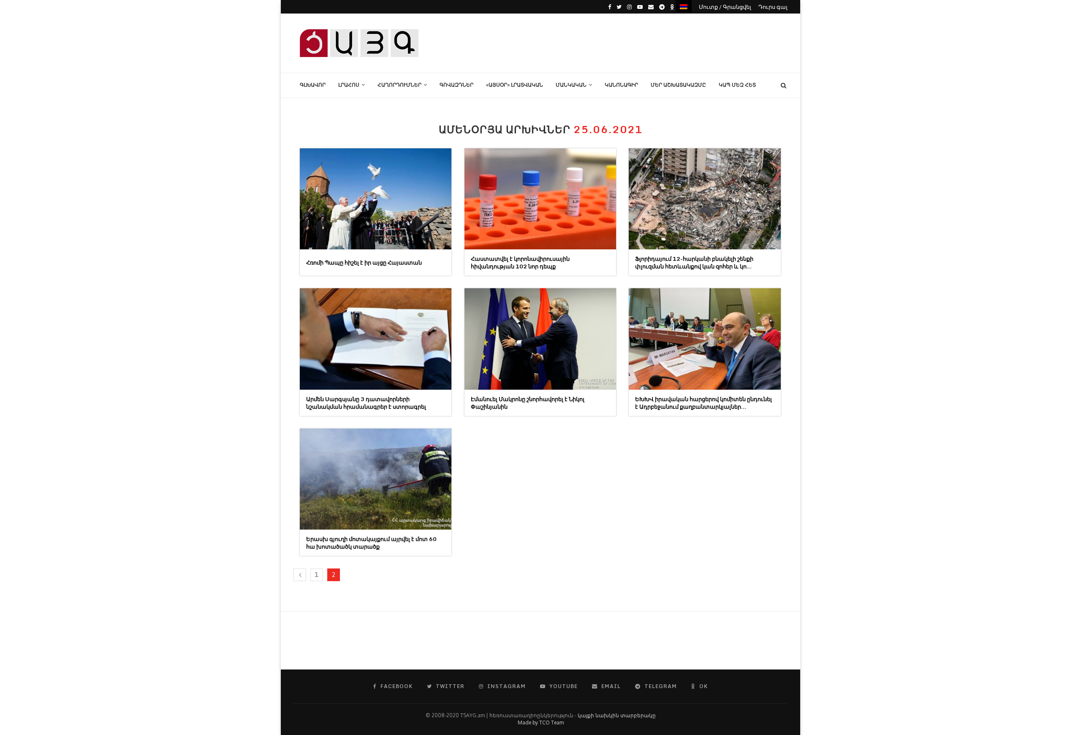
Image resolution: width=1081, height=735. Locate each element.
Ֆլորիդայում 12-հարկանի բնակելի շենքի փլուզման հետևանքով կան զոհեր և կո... (694, 262)
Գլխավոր (313, 85)
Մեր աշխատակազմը (678, 85)
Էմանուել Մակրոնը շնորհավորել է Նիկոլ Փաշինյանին (527, 402)
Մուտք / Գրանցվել (725, 6)
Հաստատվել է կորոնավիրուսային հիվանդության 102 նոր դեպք (520, 262)
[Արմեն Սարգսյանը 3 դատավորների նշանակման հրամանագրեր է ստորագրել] (375, 338)
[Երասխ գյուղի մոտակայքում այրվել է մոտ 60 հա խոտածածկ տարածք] (375, 479)
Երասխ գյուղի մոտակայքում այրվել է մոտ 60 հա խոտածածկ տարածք (371, 542)
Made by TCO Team (541, 722)
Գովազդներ (456, 85)
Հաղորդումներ (399, 85)
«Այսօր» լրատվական (514, 85)
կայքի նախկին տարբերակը (617, 715)
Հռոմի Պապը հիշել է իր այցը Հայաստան (364, 262)
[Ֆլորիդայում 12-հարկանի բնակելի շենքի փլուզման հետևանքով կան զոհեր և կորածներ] (704, 198)
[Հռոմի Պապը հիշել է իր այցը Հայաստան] (375, 198)
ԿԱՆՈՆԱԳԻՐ (621, 85)
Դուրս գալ (773, 6)
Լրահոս (348, 85)
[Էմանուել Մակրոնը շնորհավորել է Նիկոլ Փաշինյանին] (540, 338)
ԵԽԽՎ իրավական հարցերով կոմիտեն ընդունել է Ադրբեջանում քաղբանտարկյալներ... (703, 402)
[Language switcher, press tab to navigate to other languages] (684, 6)
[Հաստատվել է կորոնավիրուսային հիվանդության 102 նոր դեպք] (540, 198)
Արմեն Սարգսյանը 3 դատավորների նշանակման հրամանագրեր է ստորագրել (366, 402)
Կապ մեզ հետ (737, 85)
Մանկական (571, 85)
